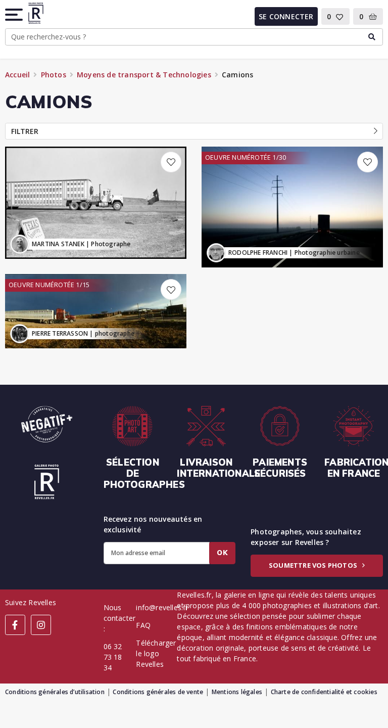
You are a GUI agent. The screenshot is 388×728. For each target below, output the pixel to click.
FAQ (143, 625)
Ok (222, 553)
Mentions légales (237, 692)
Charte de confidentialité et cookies (324, 692)
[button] (14, 14)
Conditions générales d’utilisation (55, 692)
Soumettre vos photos (314, 565)
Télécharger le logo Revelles (156, 653)
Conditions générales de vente (158, 692)
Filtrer (24, 131)
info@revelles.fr (162, 607)
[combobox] (194, 37)
